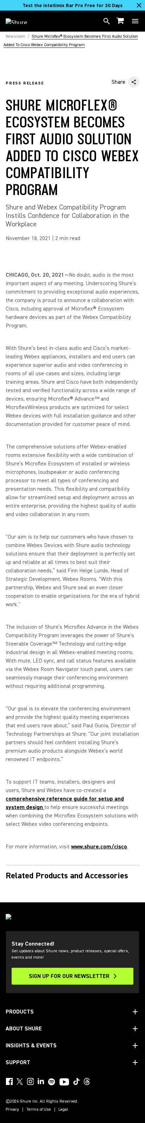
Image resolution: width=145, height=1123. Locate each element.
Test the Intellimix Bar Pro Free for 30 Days (72, 5)
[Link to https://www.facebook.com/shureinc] (9, 1081)
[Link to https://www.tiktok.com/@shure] (76, 1081)
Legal (63, 1110)
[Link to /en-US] (21, 21)
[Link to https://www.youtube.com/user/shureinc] (64, 1082)
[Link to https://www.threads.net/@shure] (86, 1081)
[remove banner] (139, 5)
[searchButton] (106, 21)
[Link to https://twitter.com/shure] (19, 1081)
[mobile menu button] (135, 21)
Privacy (12, 1110)
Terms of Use (38, 1110)
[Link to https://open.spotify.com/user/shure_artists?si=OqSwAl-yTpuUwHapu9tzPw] (52, 1082)
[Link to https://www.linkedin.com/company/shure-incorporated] (40, 1081)
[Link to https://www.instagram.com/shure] (30, 1081)
